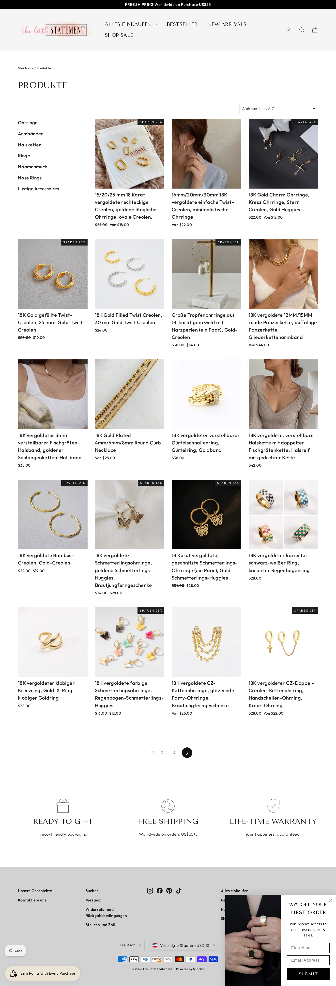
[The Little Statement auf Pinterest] (169, 890)
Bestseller (182, 24)
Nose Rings (30, 178)
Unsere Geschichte (35, 890)
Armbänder (30, 134)
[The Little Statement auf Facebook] (160, 890)
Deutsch (128, 944)
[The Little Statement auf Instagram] (150, 890)
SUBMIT (308, 973)
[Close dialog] (331, 900)
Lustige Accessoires (38, 189)
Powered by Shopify (190, 969)
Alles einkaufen (129, 24)
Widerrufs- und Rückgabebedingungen (106, 912)
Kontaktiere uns (32, 900)
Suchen (92, 890)
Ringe (24, 155)
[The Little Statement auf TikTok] (179, 890)
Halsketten (29, 145)
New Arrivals (227, 24)
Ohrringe (27, 122)
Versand (93, 900)
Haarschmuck (32, 167)
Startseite (25, 68)
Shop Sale (119, 35)
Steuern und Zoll (100, 924)
